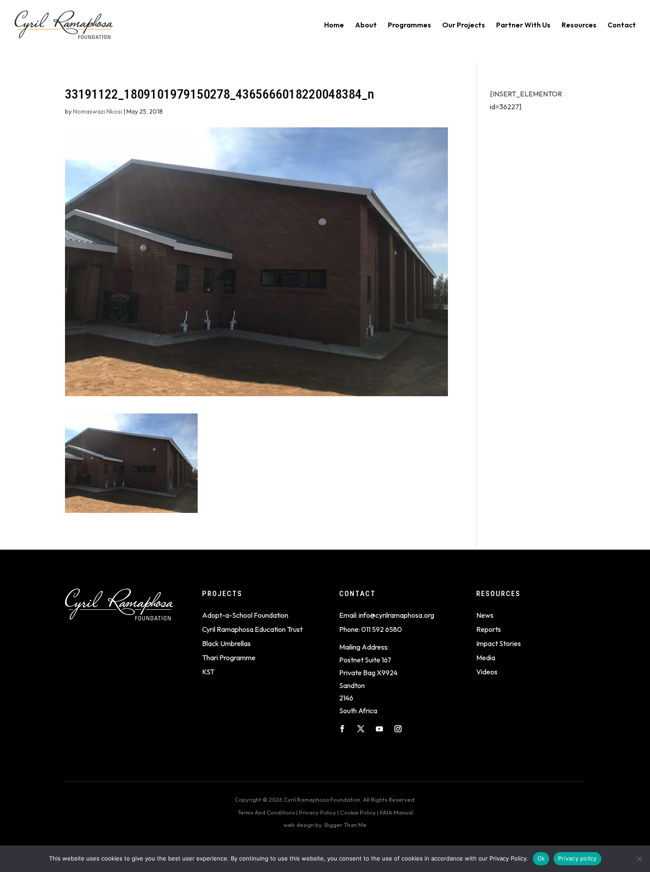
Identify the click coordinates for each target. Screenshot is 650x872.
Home (334, 25)
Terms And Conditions (266, 812)
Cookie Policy (358, 812)
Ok (541, 858)
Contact (622, 25)
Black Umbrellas (226, 643)
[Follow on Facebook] (342, 729)
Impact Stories (498, 643)
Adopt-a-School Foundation (245, 615)
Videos (486, 671)
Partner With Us (523, 25)
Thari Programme (229, 657)
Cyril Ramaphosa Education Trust (252, 629)
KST (208, 671)
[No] (639, 858)
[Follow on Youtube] (379, 729)
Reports (488, 629)
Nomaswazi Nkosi (97, 111)
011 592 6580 (381, 629)
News (484, 615)
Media (485, 657)
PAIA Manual (396, 812)
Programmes (409, 25)
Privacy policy (577, 858)
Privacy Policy (317, 812)
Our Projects (463, 25)
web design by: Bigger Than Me (325, 824)
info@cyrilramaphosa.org (396, 615)
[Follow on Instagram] (398, 729)
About (366, 25)
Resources (579, 25)
